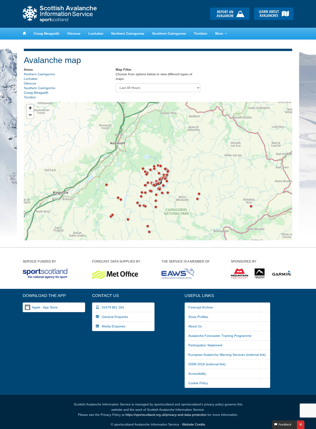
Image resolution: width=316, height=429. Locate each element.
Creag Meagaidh (46, 33)
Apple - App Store (45, 307)
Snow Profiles (198, 317)
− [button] (30, 115)
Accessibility (197, 373)
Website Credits (193, 424)
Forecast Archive (200, 307)
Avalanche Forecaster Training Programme (219, 336)
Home (60, 14)
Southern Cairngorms (169, 33)
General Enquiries (113, 317)
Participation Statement (205, 345)
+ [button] (30, 108)
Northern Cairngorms (127, 33)
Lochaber (95, 33)
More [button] (219, 33)
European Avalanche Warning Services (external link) (227, 354)
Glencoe (74, 33)
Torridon (200, 33)
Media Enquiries (112, 326)
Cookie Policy (198, 383)
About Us (195, 326)
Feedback (284, 424)
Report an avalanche (229, 14)
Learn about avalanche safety (273, 14)
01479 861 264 (111, 307)
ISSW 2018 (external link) (207, 364)
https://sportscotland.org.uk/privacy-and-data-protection (166, 415)
